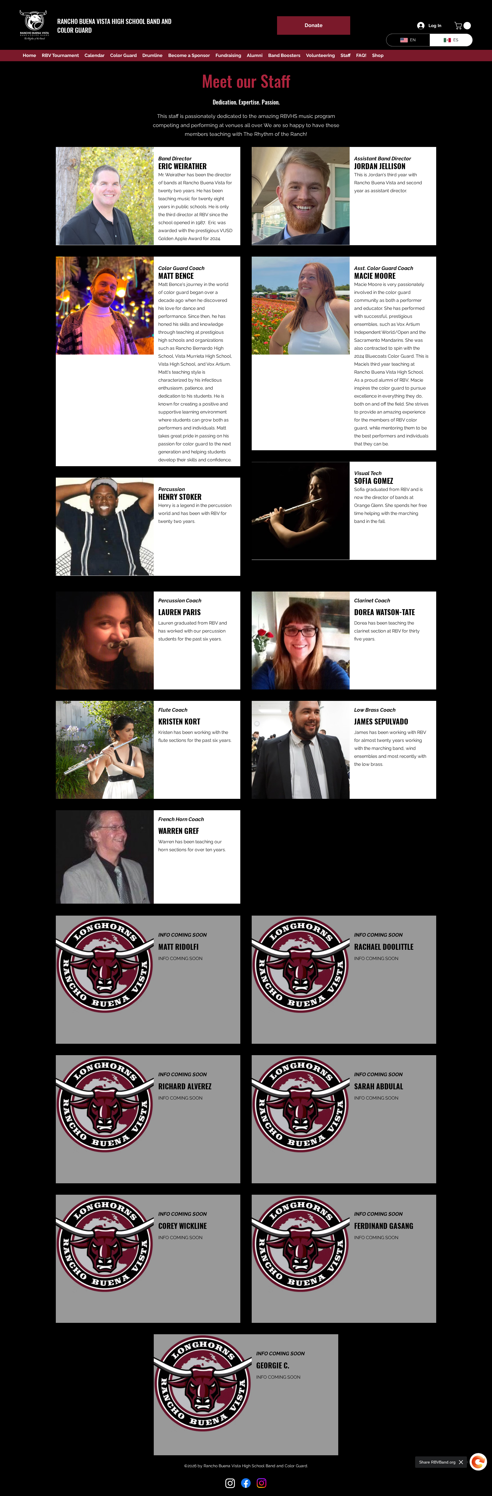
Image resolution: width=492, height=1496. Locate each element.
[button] (463, 25)
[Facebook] (245, 1483)
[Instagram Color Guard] (261, 1483)
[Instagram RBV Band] (230, 1483)
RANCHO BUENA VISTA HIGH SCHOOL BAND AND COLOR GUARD (114, 25)
